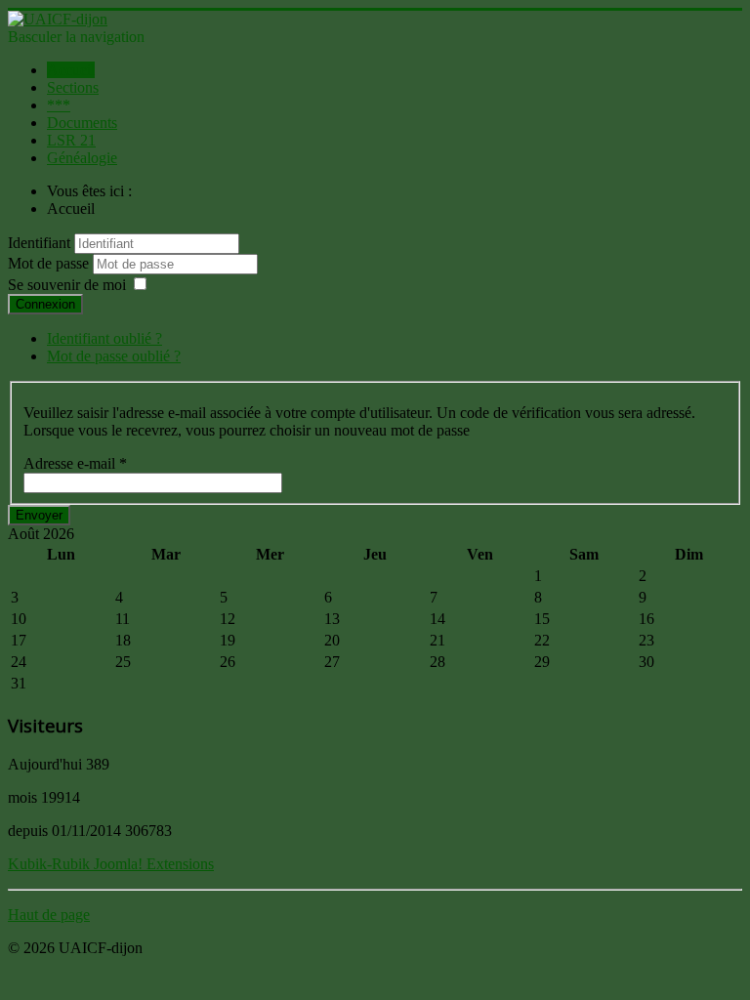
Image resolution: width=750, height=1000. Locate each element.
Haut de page (49, 914)
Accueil (71, 70)
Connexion (45, 304)
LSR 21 (71, 140)
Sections (73, 87)
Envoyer (39, 515)
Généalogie (82, 157)
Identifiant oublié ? (104, 338)
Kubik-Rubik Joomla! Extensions (111, 863)
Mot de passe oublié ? (114, 356)
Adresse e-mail (75, 463)
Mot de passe (50, 263)
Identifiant (39, 242)
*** (58, 105)
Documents (82, 122)
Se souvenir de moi (67, 284)
